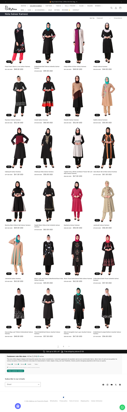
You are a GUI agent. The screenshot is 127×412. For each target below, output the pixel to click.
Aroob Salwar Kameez (41, 120)
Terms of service (74, 401)
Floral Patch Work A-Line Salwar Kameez (17, 66)
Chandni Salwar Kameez (71, 120)
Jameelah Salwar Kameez (13, 278)
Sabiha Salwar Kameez (100, 120)
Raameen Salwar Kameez (13, 120)
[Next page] (69, 346)
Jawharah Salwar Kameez (101, 225)
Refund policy (54, 401)
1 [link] (58, 346)
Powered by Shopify (42, 401)
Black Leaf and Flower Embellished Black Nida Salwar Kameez (48, 279)
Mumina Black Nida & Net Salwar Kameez (17, 225)
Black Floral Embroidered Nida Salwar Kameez (78, 278)
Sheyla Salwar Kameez (100, 66)
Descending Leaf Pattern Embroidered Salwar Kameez (19, 332)
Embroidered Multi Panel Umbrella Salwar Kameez (106, 279)
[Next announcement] (121, 2)
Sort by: (92, 18)
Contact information (96, 401)
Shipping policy (85, 401)
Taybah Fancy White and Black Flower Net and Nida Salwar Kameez (78, 172)
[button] (24, 6)
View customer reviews (15, 371)
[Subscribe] (38, 384)
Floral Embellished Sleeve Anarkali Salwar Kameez (47, 332)
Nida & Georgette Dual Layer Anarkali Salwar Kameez (77, 332)
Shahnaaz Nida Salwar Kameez (43, 171)
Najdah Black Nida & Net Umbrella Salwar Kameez (47, 226)
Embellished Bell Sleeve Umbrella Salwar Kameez (46, 67)
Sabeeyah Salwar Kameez (13, 171)
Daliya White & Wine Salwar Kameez (75, 66)
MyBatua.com (33, 401)
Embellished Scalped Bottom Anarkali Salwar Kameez (107, 332)
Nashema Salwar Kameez (72, 225)
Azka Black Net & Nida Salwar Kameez (105, 171)
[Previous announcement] (5, 2)
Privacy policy (63, 401)
